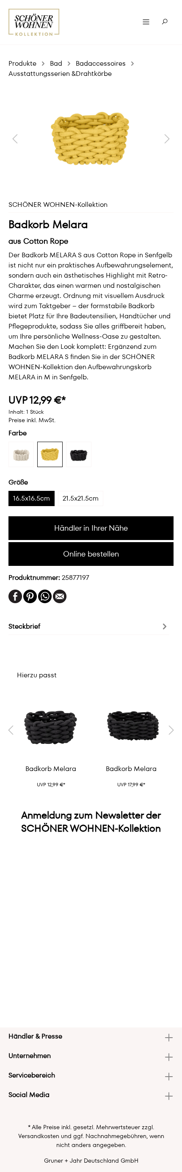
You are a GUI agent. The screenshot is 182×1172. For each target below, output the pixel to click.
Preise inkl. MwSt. (31, 420)
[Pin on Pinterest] (30, 596)
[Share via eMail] (59, 596)
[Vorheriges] (14, 138)
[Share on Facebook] (15, 596)
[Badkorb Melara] (50, 724)
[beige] (21, 454)
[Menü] (146, 22)
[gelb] (50, 454)
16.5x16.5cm (31, 498)
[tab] (88, 626)
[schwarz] (78, 454)
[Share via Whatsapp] (45, 596)
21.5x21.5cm (81, 498)
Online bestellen (91, 553)
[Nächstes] (167, 138)
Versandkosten (38, 1136)
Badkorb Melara (50, 769)
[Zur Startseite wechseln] (34, 22)
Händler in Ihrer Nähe (91, 528)
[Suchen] (165, 22)
